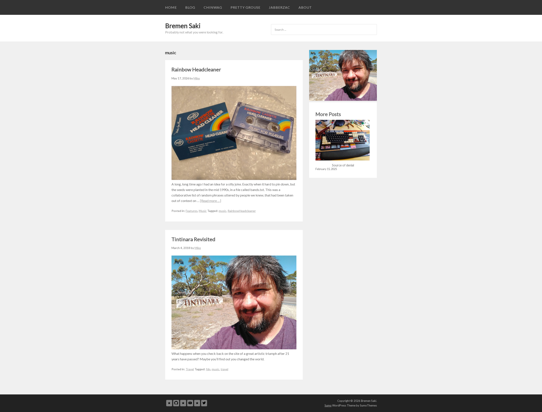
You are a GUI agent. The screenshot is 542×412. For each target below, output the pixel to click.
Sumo (328, 405)
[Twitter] (204, 403)
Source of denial (343, 165)
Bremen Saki (182, 25)
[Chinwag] (169, 403)
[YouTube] (190, 403)
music (222, 211)
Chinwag (213, 7)
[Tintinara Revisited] (233, 348)
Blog (190, 7)
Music (203, 211)
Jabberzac (279, 7)
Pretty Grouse (245, 7)
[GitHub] (176, 403)
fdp (208, 369)
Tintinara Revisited (193, 239)
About (305, 7)
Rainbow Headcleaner (196, 69)
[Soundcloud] (197, 403)
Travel (190, 369)
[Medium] (183, 403)
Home (171, 7)
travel (224, 369)
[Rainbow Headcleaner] (233, 179)
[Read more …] (210, 201)
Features (192, 211)
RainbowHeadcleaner (242, 211)
